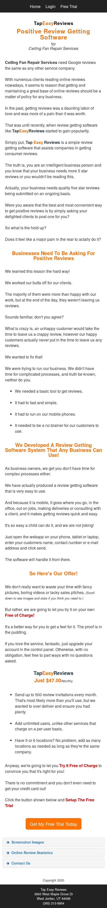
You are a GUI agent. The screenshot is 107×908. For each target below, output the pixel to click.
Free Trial (68, 6)
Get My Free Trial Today (53, 824)
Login (50, 6)
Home (35, 6)
